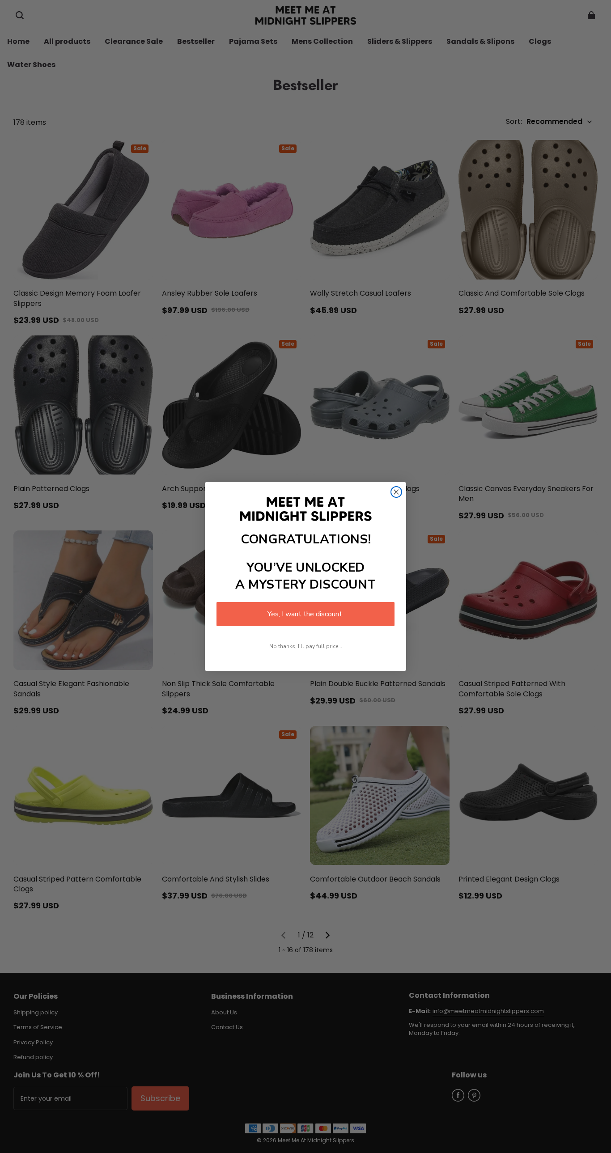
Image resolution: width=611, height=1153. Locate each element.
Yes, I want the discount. (305, 614)
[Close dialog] (396, 492)
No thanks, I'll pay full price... (305, 646)
